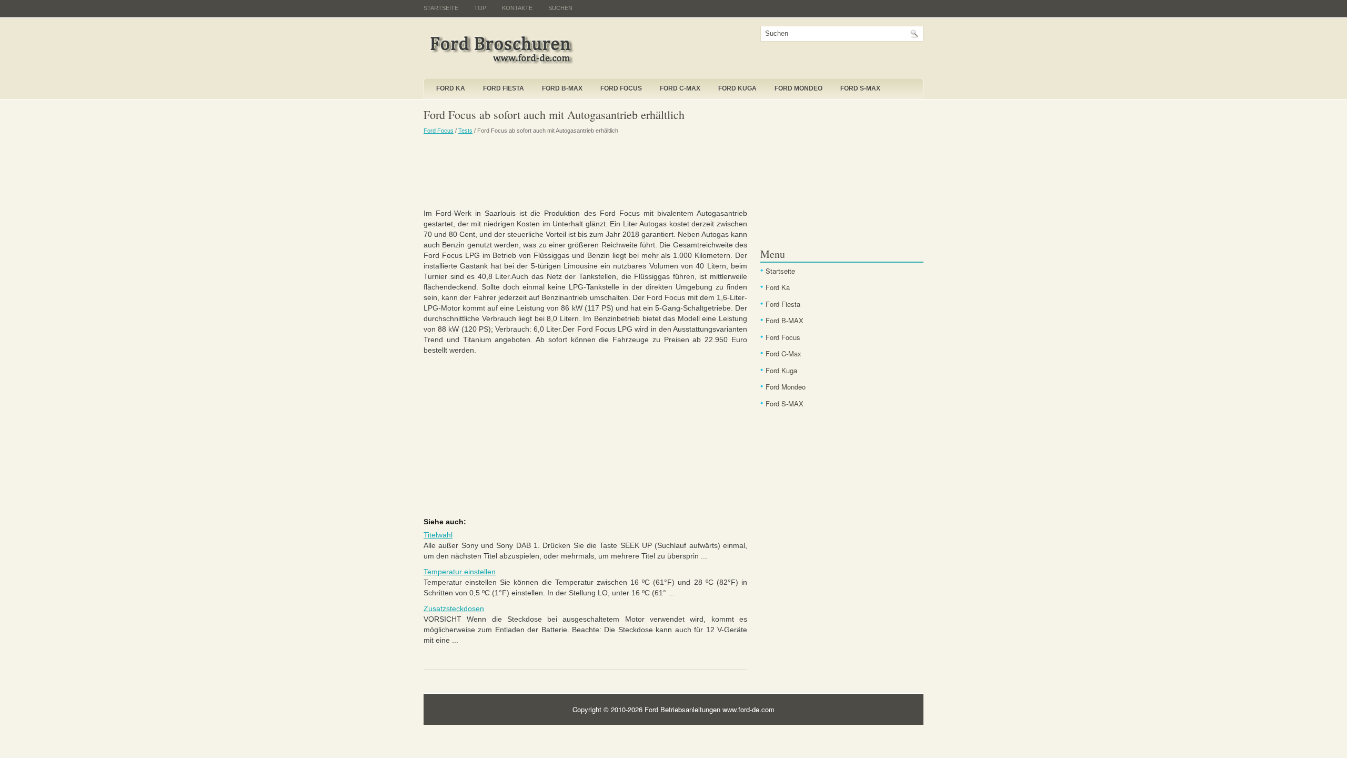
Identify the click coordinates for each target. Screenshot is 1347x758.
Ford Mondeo (798, 88)
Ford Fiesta (503, 88)
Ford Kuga (737, 88)
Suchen (560, 8)
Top (480, 8)
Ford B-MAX (562, 88)
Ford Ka (450, 88)
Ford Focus (621, 88)
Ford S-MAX (860, 88)
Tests (465, 130)
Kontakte (517, 8)
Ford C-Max (680, 88)
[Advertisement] (585, 171)
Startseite (441, 8)
